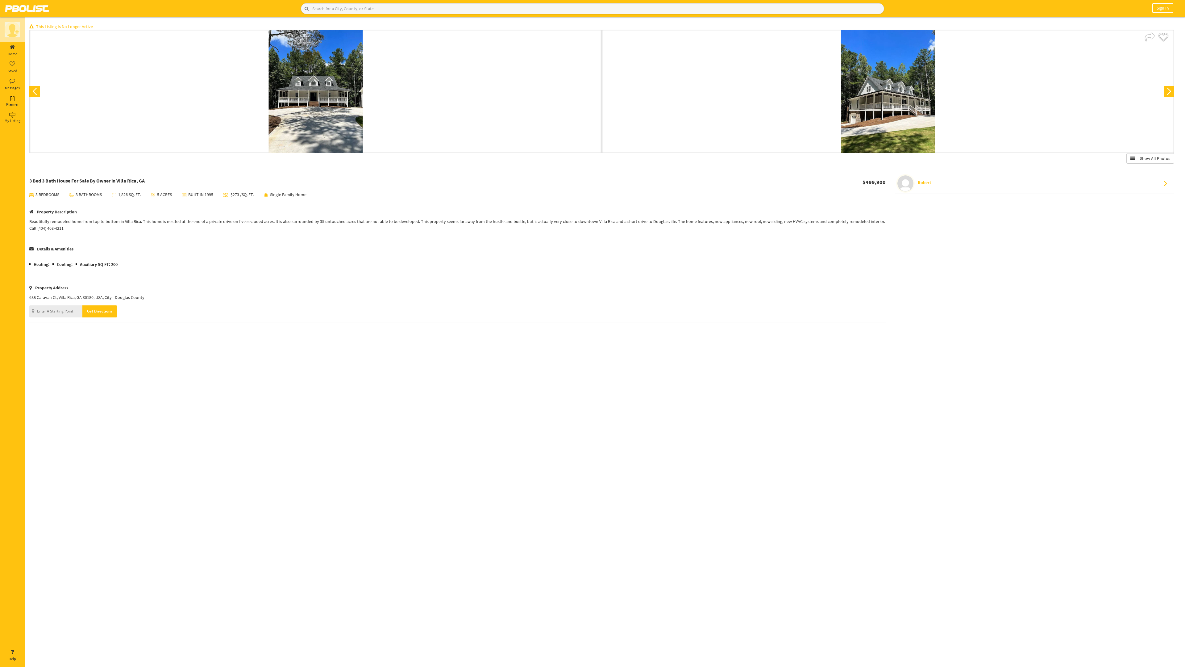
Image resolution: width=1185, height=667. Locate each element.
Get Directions (99, 311)
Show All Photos (1153, 158)
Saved (12, 71)
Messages (12, 88)
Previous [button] (34, 91)
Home (12, 54)
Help (12, 659)
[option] (315, 91)
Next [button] (1169, 91)
